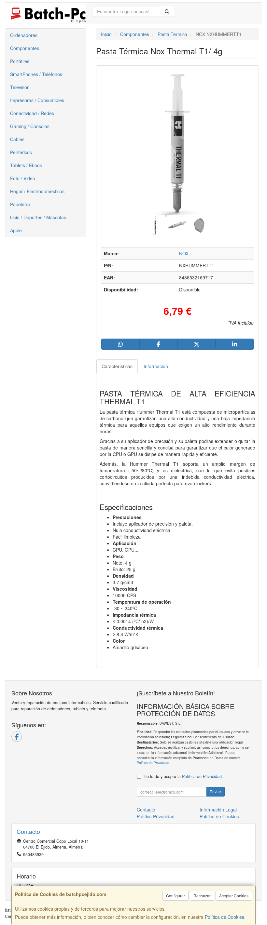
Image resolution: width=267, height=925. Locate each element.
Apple (16, 230)
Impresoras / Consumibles (37, 100)
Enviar (215, 791)
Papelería (20, 204)
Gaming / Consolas (29, 126)
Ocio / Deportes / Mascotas (38, 217)
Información (156, 366)
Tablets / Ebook (26, 165)
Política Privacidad (156, 816)
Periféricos (21, 152)
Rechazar (202, 895)
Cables (17, 139)
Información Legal (218, 809)
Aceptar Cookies (233, 895)
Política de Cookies (224, 917)
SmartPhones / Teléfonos (36, 74)
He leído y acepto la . (183, 776)
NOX (184, 253)
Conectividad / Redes (32, 113)
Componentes (24, 48)
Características (117, 366)
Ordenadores (23, 35)
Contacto (146, 809)
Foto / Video (22, 178)
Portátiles (19, 61)
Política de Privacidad (153, 762)
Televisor (19, 87)
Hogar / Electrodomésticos (37, 191)
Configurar (175, 895)
